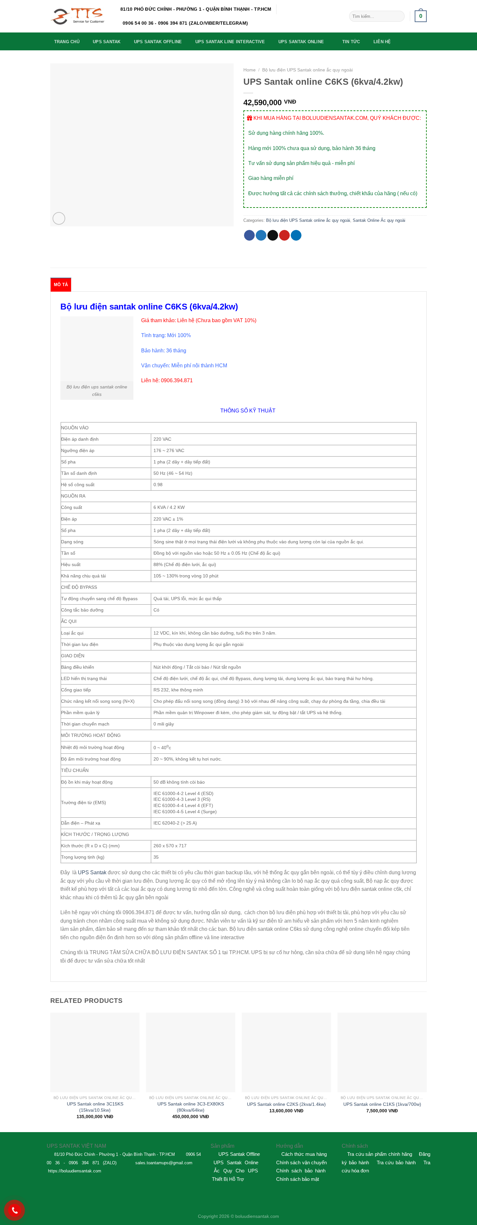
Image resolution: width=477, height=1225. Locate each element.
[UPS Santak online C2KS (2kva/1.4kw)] (286, 1052)
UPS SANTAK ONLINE (301, 41)
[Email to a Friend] (272, 235)
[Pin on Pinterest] (284, 235)
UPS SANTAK (107, 41)
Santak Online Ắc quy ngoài (379, 220)
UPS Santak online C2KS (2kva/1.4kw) (286, 1104)
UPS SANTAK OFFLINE (158, 41)
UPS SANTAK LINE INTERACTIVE (230, 41)
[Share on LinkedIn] (296, 235)
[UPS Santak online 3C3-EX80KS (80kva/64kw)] (190, 1052)
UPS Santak (92, 872)
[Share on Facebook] (249, 235)
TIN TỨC (351, 41)
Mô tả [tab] (61, 284)
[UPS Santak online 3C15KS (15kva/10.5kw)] (95, 1052)
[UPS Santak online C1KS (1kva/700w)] (382, 1052)
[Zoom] (59, 218)
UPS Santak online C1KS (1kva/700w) (382, 1104)
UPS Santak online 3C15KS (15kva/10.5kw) (95, 1107)
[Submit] (398, 16)
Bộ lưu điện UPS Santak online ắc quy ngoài (307, 70)
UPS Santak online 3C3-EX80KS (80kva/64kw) (190, 1107)
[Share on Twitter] (261, 235)
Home (249, 70)
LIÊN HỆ (382, 41)
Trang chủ (67, 41)
